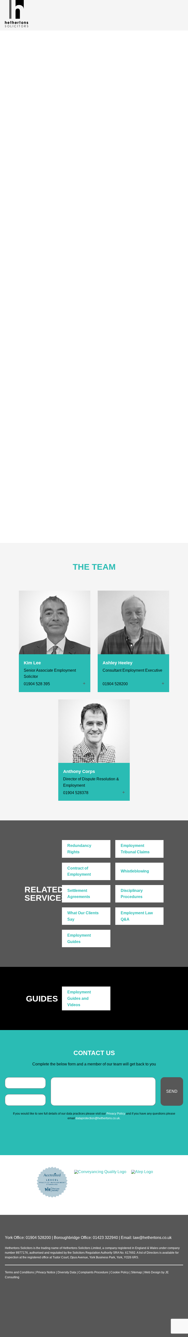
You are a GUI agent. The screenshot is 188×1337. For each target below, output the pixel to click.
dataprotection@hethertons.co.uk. (98, 1118)
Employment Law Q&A (137, 916)
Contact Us (116, 452)
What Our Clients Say (83, 916)
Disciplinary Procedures (132, 893)
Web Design (152, 1272)
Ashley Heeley (117, 662)
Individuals (69, 92)
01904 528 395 (37, 684)
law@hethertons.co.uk (152, 1237)
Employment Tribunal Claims (135, 848)
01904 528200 (110, 435)
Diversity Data (67, 1272)
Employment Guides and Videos (79, 998)
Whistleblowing (135, 871)
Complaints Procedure (93, 1272)
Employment (94, 92)
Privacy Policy (115, 1113)
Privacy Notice (45, 1272)
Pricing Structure (124, 462)
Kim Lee (32, 662)
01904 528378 (75, 793)
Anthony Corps (79, 771)
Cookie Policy (119, 1272)
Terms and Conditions (19, 1272)
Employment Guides (79, 938)
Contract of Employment (79, 871)
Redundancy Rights (79, 848)
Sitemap (136, 1272)
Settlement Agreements (78, 893)
